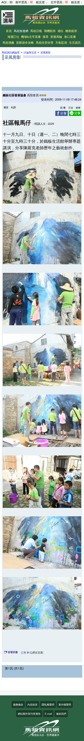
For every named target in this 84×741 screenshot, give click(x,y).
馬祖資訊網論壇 (11, 52)
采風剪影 (45, 52)
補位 (60, 31)
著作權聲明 (64, 704)
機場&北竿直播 (31, 36)
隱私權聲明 (48, 704)
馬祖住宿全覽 (44, 42)
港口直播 (70, 36)
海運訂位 (13, 36)
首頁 (9, 31)
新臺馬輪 (56, 36)
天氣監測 (61, 42)
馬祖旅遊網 (21, 31)
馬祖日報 (36, 31)
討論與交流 (30, 52)
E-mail (48, 713)
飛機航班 (50, 31)
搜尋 (45, 36)
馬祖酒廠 (8, 42)
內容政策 (32, 704)
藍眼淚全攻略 (25, 42)
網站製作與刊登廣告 (29, 713)
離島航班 (71, 31)
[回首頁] (42, 23)
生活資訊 (75, 42)
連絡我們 (61, 713)
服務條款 (18, 704)
